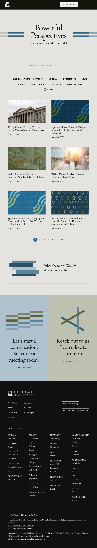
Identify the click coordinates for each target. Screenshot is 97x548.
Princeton (54, 468)
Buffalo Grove (34, 458)
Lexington (33, 495)
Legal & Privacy (14, 515)
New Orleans (34, 487)
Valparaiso (33, 478)
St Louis (53, 455)
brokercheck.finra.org (42, 536)
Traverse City (55, 438)
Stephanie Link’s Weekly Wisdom (75, 410)
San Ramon (12, 458)
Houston (75, 479)
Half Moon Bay (13, 451)
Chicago (32, 462)
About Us (11, 407)
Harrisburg (76, 463)
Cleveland (75, 454)
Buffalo (53, 489)
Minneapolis (55, 447)
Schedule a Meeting (69, 4)
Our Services (12, 412)
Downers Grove (35, 466)
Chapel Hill (76, 438)
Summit (53, 472)
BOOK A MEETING (24, 367)
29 (61, 239)
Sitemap (11, 417)
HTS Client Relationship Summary (20, 528)
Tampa (31, 450)
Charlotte (75, 442)
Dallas (74, 475)
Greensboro (76, 446)
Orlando (32, 446)
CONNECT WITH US (72, 361)
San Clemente (13, 454)
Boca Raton (33, 438)
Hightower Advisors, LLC (76, 533)
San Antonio (76, 483)
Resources (28, 403)
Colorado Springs (14, 467)
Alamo (10, 447)
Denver (10, 471)
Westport (11, 479)
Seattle (74, 500)
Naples (31, 442)
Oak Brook (33, 470)
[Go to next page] (66, 240)
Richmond (75, 492)
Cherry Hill (54, 464)
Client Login (29, 412)
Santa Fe (53, 480)
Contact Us (28, 407)
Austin (74, 472)
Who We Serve (13, 403)
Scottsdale (11, 438)
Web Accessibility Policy (29, 515)
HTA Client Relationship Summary (21, 525)
